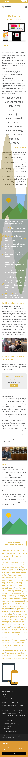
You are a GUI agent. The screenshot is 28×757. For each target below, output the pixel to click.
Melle (8, 595)
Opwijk (19, 652)
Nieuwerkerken (24, 613)
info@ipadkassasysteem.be (10, 731)
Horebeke (11, 590)
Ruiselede (4, 579)
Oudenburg (11, 577)
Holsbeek (21, 645)
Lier (2, 627)
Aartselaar (10, 618)
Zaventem (4, 660)
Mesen (10, 574)
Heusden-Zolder (12, 609)
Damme (3, 566)
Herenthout (8, 624)
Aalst (12, 583)
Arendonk (15, 618)
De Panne (12, 566)
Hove (23, 624)
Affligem (12, 639)
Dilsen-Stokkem (13, 606)
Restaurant (21, 705)
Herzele (7, 590)
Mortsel (3, 629)
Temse (10, 600)
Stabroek (20, 632)
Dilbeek (11, 642)
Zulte (20, 603)
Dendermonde (11, 587)
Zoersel (21, 635)
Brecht (13, 621)
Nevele (25, 595)
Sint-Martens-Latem (21, 598)
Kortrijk (23, 570)
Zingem (7, 603)
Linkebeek (16, 650)
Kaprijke (16, 590)
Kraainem (20, 648)
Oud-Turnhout (16, 629)
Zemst (7, 660)
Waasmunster (21, 600)
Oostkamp (20, 575)
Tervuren (17, 657)
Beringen (13, 605)
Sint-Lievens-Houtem (12, 598)
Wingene (26, 580)
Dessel (16, 621)
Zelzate (3, 603)
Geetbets (4, 644)
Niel (6, 629)
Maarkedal (21, 593)
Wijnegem (18, 634)
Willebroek (22, 634)
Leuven (6, 650)
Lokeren (11, 593)
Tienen (3, 658)
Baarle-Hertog (20, 618)
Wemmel (16, 658)
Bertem (8, 640)
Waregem (8, 580)
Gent (13, 588)
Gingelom (22, 606)
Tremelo (7, 658)
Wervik (11, 580)
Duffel (19, 621)
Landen (24, 648)
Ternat (13, 657)
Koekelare (10, 570)
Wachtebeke (4, 601)
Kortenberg (15, 648)
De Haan (7, 566)
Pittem (15, 577)
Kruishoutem (14, 592)
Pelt (11, 614)
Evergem (6, 588)
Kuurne (3, 572)
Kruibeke (9, 592)
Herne (6, 645)
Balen (25, 618)
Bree (3, 606)
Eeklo (22, 587)
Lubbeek (3, 652)
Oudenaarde (13, 596)
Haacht (21, 644)
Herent (3, 645)
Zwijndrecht (4, 637)
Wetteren (9, 601)
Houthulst (4, 569)
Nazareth (22, 595)
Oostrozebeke (5, 577)
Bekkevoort (4, 640)
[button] (26, 7)
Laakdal (25, 626)
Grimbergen (16, 644)
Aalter (14, 583)
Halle (24, 644)
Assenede (18, 583)
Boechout (11, 619)
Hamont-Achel (7, 608)
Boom (20, 619)
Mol (26, 627)
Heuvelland (17, 567)
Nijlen (9, 629)
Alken (7, 605)
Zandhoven (16, 635)
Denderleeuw (4, 587)
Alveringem (13, 562)
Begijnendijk (23, 639)
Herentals (4, 624)
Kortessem (12, 611)
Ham (3, 608)
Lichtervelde (23, 572)
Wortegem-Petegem (20, 601)
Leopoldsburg (23, 611)
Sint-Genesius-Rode (17, 655)
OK (14, 753)
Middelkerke (20, 574)
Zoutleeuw (12, 660)
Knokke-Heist (4, 570)
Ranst (7, 631)
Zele (27, 601)
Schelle (24, 631)
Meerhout (17, 627)
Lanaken (17, 611)
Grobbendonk (10, 622)
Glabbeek (8, 644)
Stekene (7, 600)
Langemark (7, 572)
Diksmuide (4, 567)
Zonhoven (15, 616)
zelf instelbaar (12, 235)
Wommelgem (4, 635)
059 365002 (6, 728)
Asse (16, 639)
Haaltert (24, 588)
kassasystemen (11, 705)
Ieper (12, 569)
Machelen (8, 652)
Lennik (3, 650)
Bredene (19, 564)
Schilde (3, 632)
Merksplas (22, 627)
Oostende (15, 575)
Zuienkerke (14, 582)
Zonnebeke (9, 582)
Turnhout (25, 632)
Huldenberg (4, 647)
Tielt (17, 579)
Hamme (3, 590)
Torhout (20, 579)
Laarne (18, 592)
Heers (22, 608)
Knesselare (4, 592)
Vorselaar (4, 634)
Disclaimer (11, 736)
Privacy (21, 736)
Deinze (20, 585)
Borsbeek (4, 621)
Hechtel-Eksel (17, 608)
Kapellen (13, 626)
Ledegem (12, 572)
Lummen (7, 613)
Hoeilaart (16, 645)
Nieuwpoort (9, 575)
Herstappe (6, 609)
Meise (11, 652)
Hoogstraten (18, 624)
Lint (6, 627)
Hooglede (22, 567)
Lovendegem (16, 593)
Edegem (23, 621)
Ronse (18, 596)
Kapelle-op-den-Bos (17, 647)
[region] (14, 749)
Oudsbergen (4, 614)
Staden (14, 579)
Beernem (8, 564)
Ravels (10, 631)
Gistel (8, 567)
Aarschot (8, 639)
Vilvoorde (11, 658)
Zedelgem (4, 582)
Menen (7, 574)
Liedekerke (10, 650)
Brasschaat (8, 621)
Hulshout (4, 626)
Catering (15, 707)
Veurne (24, 579)
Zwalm (23, 603)
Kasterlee (17, 626)
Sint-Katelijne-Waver (13, 632)
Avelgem (3, 564)
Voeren (7, 616)
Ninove (3, 596)
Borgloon (24, 605)
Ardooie (22, 562)
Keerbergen (4, 648)
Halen (26, 606)
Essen (3, 622)
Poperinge (19, 577)
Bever (12, 640)
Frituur (11, 707)
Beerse (3, 619)
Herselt (13, 624)
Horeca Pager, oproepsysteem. (9, 698)
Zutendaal (20, 616)
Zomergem (11, 603)
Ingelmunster (16, 569)
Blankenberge (13, 564)
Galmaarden (21, 642)
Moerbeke (17, 595)
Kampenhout (10, 647)
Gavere (10, 588)
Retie (13, 631)
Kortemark (19, 570)
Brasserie (7, 707)
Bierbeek (16, 640)
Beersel (19, 639)
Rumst (21, 631)
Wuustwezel (10, 635)
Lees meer (12, 750)
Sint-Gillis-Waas (23, 596)
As (9, 605)
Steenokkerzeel (8, 657)
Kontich (21, 626)
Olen (11, 629)
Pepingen (12, 653)
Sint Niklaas (20, 713)
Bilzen (16, 605)
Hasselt (12, 608)
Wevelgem (16, 580)
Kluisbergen (21, 590)
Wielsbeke (21, 580)
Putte (21, 629)
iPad (9, 228)
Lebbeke (23, 592)
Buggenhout (11, 585)
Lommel (3, 613)
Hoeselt (18, 609)
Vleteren (3, 580)
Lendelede (17, 572)
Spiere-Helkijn (9, 579)
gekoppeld (9, 293)
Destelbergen (18, 587)
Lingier (9, 737)
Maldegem (4, 595)
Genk (18, 606)
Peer (9, 614)
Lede (26, 592)
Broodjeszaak (21, 707)
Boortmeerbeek (21, 640)
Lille (4, 627)
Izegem (21, 569)
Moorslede (4, 575)
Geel (6, 622)
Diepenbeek (6, 606)
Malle (9, 627)
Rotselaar (21, 653)
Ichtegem (8, 569)
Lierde (3, 593)
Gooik (12, 644)
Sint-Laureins (4, 598)
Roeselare (24, 577)
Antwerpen (4, 715)
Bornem (24, 619)
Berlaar (6, 619)
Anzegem (18, 562)
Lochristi (7, 593)
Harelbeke (12, 567)
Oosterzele (7, 596)
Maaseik (11, 613)
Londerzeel (24, 650)
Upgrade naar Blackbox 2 (7, 691)
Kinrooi (8, 611)
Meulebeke (14, 574)
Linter (20, 650)
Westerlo (13, 634)
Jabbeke (25, 569)
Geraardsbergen (18, 588)
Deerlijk (16, 566)
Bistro (3, 707)
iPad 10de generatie (6, 695)
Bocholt (20, 605)
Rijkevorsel (16, 631)
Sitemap (17, 736)
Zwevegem (19, 582)
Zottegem (17, 603)
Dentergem (20, 566)
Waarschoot (15, 600)
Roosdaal (17, 653)
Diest (8, 642)
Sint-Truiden (18, 614)
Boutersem (4, 642)
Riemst (13, 614)
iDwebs (13, 737)
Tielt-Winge (22, 657)
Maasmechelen (17, 613)
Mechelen (13, 627)
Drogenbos (16, 642)
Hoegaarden (11, 645)
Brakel (7, 585)
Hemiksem (24, 622)
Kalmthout (8, 626)
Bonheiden (16, 619)
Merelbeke (11, 595)
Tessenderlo (24, 614)
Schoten (7, 632)
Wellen (11, 616)
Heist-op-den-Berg (18, 622)
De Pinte (16, 585)
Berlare (22, 583)
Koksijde (14, 570)
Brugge (22, 564)
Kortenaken (9, 648)
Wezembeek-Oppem (22, 658)
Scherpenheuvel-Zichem (7, 655)
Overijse (8, 653)
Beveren (3, 585)
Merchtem (16, 652)
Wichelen (14, 601)
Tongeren (4, 616)
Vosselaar (8, 634)
